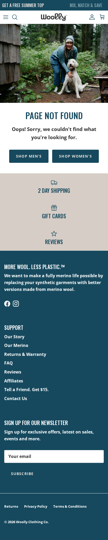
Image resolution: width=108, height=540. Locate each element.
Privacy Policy (35, 506)
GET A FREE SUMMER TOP (23, 5)
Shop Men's (29, 156)
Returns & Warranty (25, 354)
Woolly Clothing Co (32, 521)
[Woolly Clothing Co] (54, 17)
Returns (11, 506)
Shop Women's (75, 156)
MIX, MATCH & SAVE (86, 5)
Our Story (14, 337)
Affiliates (13, 381)
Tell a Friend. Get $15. (26, 389)
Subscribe (22, 473)
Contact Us (15, 398)
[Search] (17, 17)
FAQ (8, 363)
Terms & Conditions (70, 506)
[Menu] (6, 17)
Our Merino (16, 345)
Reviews (12, 372)
